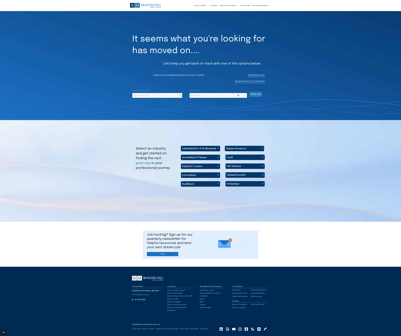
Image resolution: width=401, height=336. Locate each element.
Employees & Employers (260, 5)
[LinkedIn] (221, 329)
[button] (201, 6)
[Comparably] (252, 329)
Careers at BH (245, 5)
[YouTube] (233, 329)
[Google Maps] (227, 329)
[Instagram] (240, 329)
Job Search (214, 5)
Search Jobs (256, 94)
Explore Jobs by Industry (228, 5)
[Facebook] (246, 329)
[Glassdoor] (259, 329)
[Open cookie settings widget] (3, 332)
